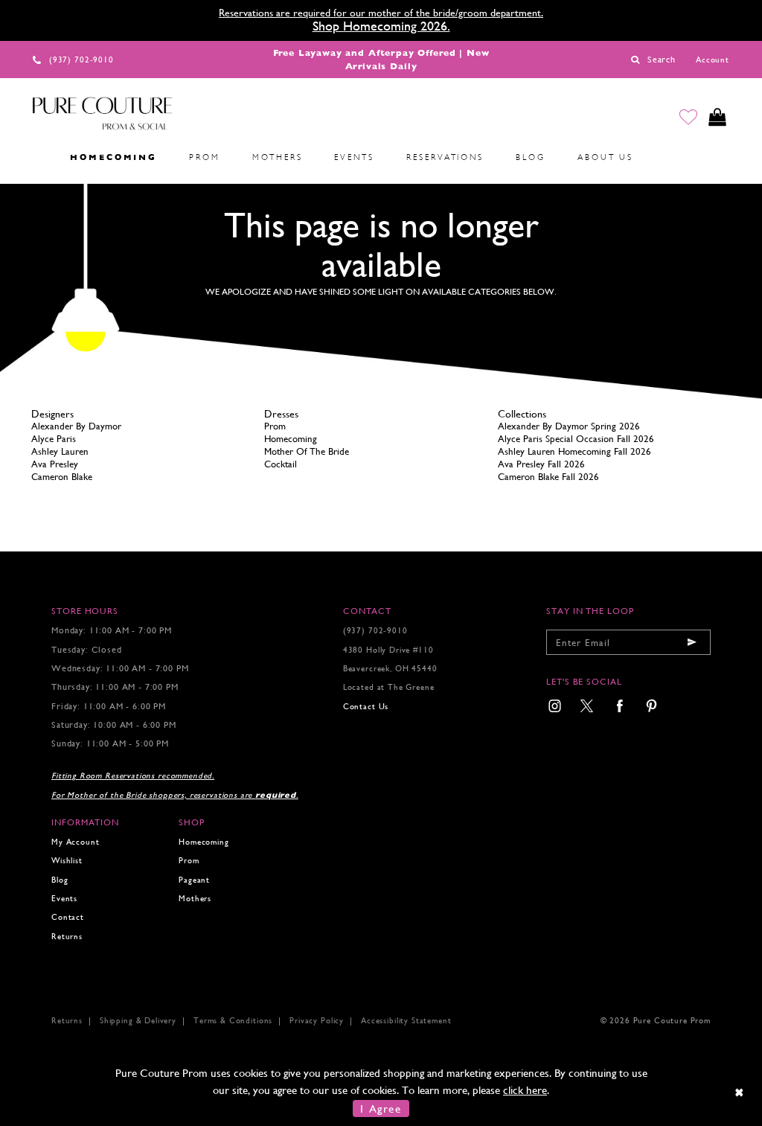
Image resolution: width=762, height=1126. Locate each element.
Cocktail (280, 464)
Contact (67, 917)
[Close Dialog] (740, 1092)
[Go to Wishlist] (688, 117)
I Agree (380, 1108)
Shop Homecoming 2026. (381, 25)
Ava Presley (54, 464)
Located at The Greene (389, 687)
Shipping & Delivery (138, 1021)
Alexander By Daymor (76, 426)
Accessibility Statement (406, 1021)
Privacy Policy (316, 1021)
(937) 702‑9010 (375, 631)
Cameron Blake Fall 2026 (548, 476)
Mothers (195, 898)
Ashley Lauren (60, 451)
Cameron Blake (61, 476)
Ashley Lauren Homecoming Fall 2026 (574, 451)
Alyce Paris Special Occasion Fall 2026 (576, 438)
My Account (75, 842)
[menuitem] (38, 157)
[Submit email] (692, 642)
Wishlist (67, 861)
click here (525, 1090)
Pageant (194, 880)
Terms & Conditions (232, 1021)
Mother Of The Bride (306, 451)
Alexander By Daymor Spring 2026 (569, 426)
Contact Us (365, 706)
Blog (59, 880)
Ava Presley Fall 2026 (541, 464)
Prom (275, 426)
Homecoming (290, 438)
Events (64, 898)
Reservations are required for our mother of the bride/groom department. (381, 13)
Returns (67, 936)
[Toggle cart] (717, 117)
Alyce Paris (53, 438)
